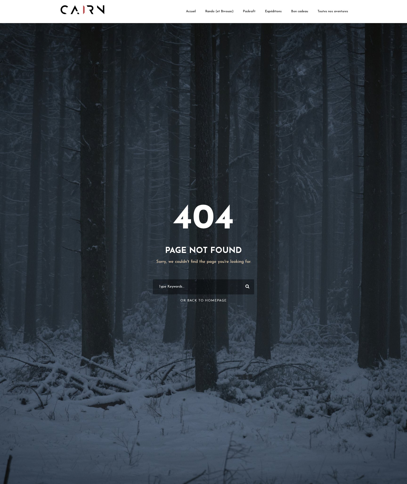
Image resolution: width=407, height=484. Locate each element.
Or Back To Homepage (203, 300)
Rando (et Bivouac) (219, 11)
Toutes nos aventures (332, 11)
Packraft (249, 11)
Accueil (191, 11)
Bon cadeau (299, 11)
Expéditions (273, 11)
